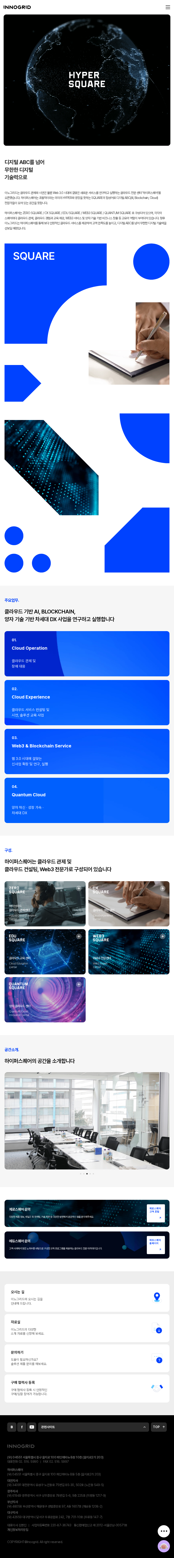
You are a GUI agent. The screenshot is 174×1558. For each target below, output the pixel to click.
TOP (156, 1427)
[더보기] (164, 1531)
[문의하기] (164, 1546)
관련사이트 (48, 1427)
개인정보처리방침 (17, 1530)
